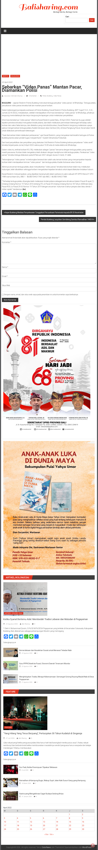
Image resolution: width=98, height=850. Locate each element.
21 (57, 826)
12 (31, 822)
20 (44, 826)
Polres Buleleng (47, 96)
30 (83, 829)
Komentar (6, 242)
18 (18, 826)
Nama (5, 267)
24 (5, 829)
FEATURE (8, 727)
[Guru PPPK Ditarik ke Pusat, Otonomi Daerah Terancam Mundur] (10, 665)
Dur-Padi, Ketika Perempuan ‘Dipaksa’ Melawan (38, 767)
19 (31, 826)
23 (83, 826)
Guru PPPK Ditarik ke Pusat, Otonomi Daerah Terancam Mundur (44, 664)
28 (57, 829)
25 (18, 829)
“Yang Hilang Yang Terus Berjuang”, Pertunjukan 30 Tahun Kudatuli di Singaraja (42, 733)
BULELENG (15, 76)
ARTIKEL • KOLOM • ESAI (13, 613)
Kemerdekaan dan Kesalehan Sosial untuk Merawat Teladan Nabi (45, 650)
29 (70, 829)
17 (5, 826)
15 (70, 822)
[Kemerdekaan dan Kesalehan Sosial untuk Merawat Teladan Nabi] (10, 652)
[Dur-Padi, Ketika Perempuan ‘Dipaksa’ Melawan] (10, 769)
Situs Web (6, 285)
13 (44, 822)
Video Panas (57, 96)
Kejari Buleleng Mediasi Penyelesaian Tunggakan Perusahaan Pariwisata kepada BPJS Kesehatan (44, 212)
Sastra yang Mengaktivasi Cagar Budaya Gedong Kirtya (41, 794)
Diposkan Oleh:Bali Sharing (13, 96)
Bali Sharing (26, 624)
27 (44, 829)
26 (31, 829)
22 (70, 826)
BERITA (5, 76)
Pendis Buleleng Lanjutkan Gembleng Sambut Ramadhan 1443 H (67, 219)
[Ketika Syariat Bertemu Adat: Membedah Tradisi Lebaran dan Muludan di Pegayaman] (25, 599)
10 (5, 822)
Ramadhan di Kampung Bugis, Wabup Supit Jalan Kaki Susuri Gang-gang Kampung (52, 780)
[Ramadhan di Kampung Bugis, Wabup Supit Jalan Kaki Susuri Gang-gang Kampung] (10, 782)
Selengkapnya (9, 642)
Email (5, 276)
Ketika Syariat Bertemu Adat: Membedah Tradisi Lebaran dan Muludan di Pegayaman (45, 619)
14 (57, 822)
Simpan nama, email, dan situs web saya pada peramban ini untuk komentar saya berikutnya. (41, 295)
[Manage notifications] (93, 845)
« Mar (46, 834)
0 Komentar (32, 96)
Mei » (52, 834)
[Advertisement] (49, 53)
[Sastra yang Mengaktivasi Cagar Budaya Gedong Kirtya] (10, 796)
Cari (67, 17)
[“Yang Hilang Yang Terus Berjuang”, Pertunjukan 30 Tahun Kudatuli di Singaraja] (25, 713)
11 (18, 822)
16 (83, 822)
